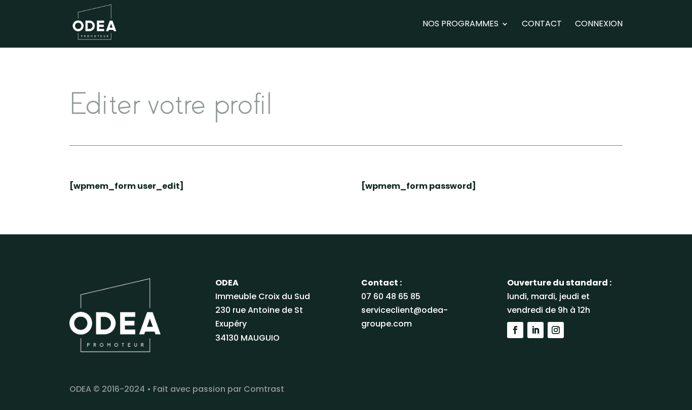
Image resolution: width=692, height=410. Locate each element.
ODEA (80, 389)
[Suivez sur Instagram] (556, 330)
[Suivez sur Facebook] (515, 330)
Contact (542, 24)
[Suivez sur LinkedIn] (535, 330)
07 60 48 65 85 (390, 296)
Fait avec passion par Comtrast (218, 389)
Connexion (599, 24)
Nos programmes (460, 24)
